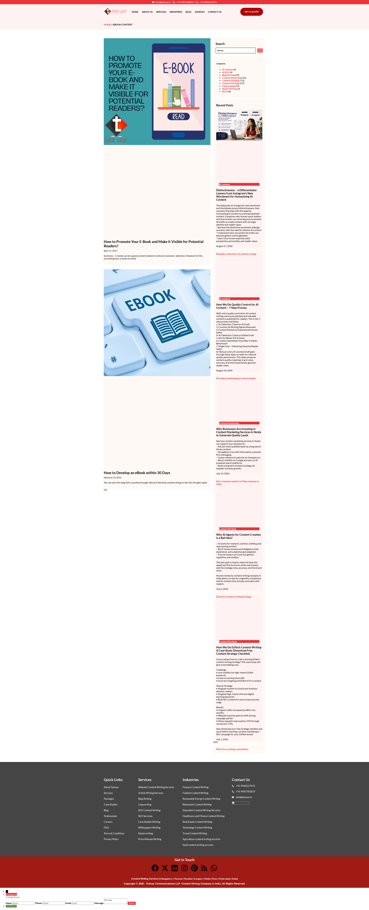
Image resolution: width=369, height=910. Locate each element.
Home (135, 12)
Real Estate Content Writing (197, 821)
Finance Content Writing (196, 787)
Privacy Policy (111, 839)
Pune (214, 878)
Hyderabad (224, 878)
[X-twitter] (165, 868)
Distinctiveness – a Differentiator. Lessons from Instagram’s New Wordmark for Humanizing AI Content (236, 195)
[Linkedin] (174, 868)
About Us (147, 12)
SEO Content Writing (149, 810)
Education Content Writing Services (201, 810)
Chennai (178, 878)
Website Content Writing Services (156, 787)
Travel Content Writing (195, 833)
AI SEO (225, 72)
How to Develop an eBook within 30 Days (137, 472)
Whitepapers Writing (149, 827)
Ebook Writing (229, 88)
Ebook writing (145, 833)
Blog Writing (228, 75)
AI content (227, 69)
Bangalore (167, 878)
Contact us (214, 12)
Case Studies (110, 804)
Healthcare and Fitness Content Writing (204, 816)
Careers (108, 821)
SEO (224, 91)
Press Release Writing (149, 839)
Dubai (235, 878)
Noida (207, 878)
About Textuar (111, 787)
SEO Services (145, 816)
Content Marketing (232, 77)
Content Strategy (231, 80)
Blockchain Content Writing (197, 804)
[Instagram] (184, 868)
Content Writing (230, 83)
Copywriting (228, 86)
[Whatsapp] (214, 868)
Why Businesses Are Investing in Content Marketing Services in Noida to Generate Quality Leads (238, 432)
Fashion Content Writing (195, 792)
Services (161, 12)
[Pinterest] (194, 868)
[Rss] (204, 868)
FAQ (106, 827)
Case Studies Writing (149, 821)
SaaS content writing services (198, 844)
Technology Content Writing (197, 827)
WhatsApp (11, 906)
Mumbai (188, 878)
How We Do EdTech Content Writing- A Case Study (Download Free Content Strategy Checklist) (239, 650)
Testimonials (110, 816)
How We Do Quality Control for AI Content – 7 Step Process (237, 306)
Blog (188, 12)
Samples (200, 12)
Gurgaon (198, 878)
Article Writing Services (150, 792)
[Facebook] (155, 868)
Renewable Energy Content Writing (201, 798)
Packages (109, 798)
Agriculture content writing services (201, 839)
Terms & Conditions (114, 833)
